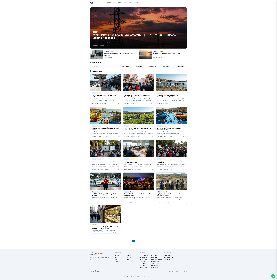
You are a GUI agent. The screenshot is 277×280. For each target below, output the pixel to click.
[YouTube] (98, 271)
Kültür (124, 2)
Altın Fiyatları (111, 66)
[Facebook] (93, 271)
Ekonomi (119, 2)
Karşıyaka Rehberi (155, 265)
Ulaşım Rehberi (138, 66)
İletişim (176, 271)
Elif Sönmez (167, 255)
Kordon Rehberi (143, 265)
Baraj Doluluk (152, 66)
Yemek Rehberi (155, 263)
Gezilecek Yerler (144, 259)
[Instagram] (95, 271)
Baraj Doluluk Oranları (156, 259)
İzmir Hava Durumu (144, 255)
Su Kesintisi (166, 66)
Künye (185, 271)
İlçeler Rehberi (154, 267)
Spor (114, 2)
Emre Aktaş (167, 259)
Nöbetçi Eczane (143, 267)
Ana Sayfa (117, 255)
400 (142, 241)
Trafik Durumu (143, 263)
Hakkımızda (171, 271)
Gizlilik (181, 271)
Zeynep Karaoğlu (168, 257)
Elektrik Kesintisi (180, 66)
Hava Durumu (97, 66)
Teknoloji (136, 2)
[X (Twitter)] (91, 271)
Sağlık (130, 2)
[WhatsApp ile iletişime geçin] (273, 276)
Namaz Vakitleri (125, 66)
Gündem (109, 2)
